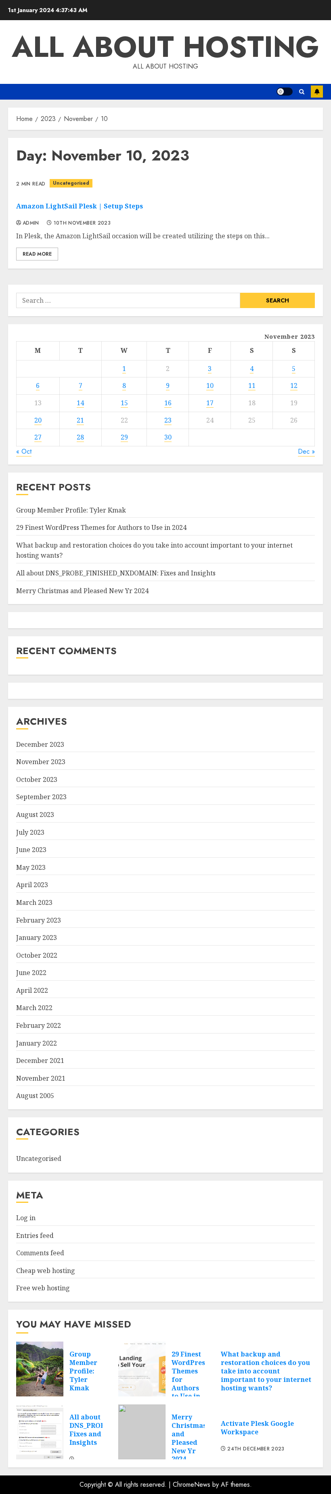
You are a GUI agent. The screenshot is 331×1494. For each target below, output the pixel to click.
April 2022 (32, 990)
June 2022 (31, 972)
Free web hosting (43, 1288)
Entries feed (35, 1235)
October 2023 (36, 779)
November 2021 (40, 1078)
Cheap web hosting (45, 1270)
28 (80, 437)
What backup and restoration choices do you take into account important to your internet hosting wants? (266, 1371)
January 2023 (36, 937)
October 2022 (36, 955)
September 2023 (41, 796)
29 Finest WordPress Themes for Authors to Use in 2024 (101, 527)
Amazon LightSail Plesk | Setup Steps (79, 206)
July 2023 (30, 832)
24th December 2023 (255, 1449)
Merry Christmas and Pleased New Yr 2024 (82, 590)
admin (31, 223)
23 (168, 420)
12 (293, 385)
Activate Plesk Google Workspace (257, 1427)
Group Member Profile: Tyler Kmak (71, 510)
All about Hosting (165, 47)
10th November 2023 (82, 223)
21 (80, 420)
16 (168, 402)
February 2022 (38, 1025)
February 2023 (38, 920)
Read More (37, 254)
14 (80, 402)
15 (124, 402)
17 (210, 402)
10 (210, 385)
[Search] (302, 92)
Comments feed (40, 1252)
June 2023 (31, 849)
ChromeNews (191, 1484)
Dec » (306, 451)
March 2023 (34, 902)
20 (38, 420)
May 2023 (31, 867)
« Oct (23, 451)
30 (168, 437)
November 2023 (40, 761)
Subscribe (317, 91)
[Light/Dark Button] (285, 92)
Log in (26, 1217)
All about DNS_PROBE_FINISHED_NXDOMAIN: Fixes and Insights (116, 573)
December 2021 (40, 1060)
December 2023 (40, 744)
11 (252, 385)
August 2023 (35, 814)
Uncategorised (71, 183)
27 (38, 437)
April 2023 (32, 884)
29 (124, 437)
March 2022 (34, 1007)
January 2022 (36, 1043)
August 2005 (35, 1095)
